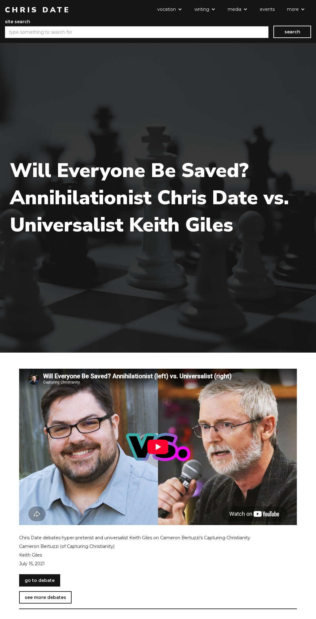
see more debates (45, 597)
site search (17, 21)
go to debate (40, 580)
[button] (169, 9)
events (267, 9)
